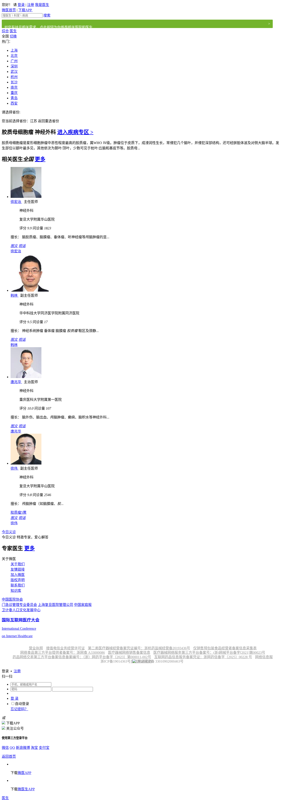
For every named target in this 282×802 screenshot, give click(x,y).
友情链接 (18, 569)
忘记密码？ (19, 709)
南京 (14, 87)
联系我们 (18, 585)
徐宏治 (16, 202)
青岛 (14, 98)
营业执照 (36, 648)
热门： (7, 41)
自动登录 (22, 704)
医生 (13, 31)
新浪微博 (23, 748)
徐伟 (15, 468)
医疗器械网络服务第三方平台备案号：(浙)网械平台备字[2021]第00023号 (209, 652)
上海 (14, 50)
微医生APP (26, 789)
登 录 (15, 698)
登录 (21, 5)
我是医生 (42, 5)
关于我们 (18, 564)
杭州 (14, 77)
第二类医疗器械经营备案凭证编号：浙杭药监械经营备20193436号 (139, 648)
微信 (5, 748)
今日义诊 (9, 532)
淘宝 (34, 748)
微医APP (24, 773)
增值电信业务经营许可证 (65, 648)
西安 (14, 103)
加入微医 (18, 575)
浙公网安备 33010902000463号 (160, 661)
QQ (12, 748)
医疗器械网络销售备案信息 (129, 652)
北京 (14, 56)
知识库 (16, 590)
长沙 (14, 82)
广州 (14, 61)
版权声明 (18, 580)
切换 (13, 36)
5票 (18, 512)
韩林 (15, 295)
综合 (5, 31)
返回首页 (9, 756)
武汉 (14, 71)
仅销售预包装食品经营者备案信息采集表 (225, 648)
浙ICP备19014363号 (115, 661)
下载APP (25, 10)
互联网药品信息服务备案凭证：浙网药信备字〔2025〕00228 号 (203, 657)
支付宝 (44, 748)
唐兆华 (16, 382)
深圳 (14, 66)
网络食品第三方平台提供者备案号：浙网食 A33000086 (62, 652)
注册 (30, 5)
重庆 (14, 93)
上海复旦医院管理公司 (55, 605)
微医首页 (9, 10)
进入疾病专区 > (75, 132)
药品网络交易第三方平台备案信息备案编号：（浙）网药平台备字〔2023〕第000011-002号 (82, 657)
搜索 (46, 15)
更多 (40, 159)
